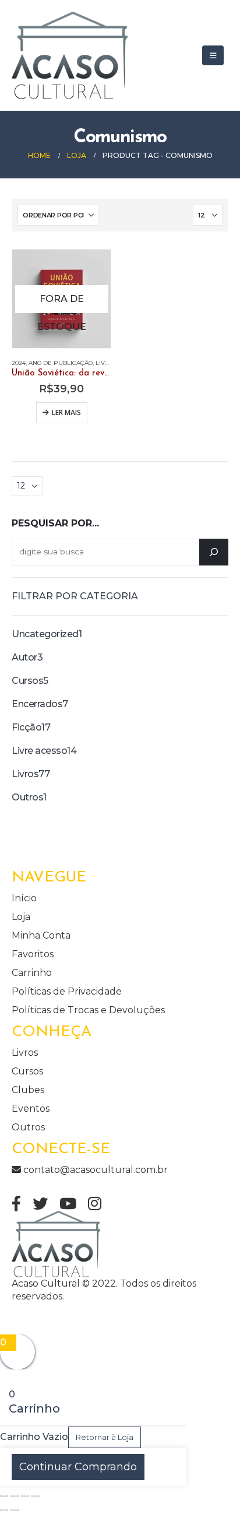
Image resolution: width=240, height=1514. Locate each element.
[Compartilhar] (25, 1496)
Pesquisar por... (55, 523)
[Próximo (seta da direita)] (14, 1510)
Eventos (31, 1108)
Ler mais (66, 412)
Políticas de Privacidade (67, 991)
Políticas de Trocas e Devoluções (88, 1010)
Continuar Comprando (78, 1466)
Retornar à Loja (104, 1437)
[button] (213, 55)
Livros (106, 363)
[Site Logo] (70, 55)
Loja (21, 916)
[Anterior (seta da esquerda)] (4, 1510)
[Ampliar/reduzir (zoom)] (4, 1496)
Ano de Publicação (61, 363)
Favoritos (33, 954)
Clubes (28, 1089)
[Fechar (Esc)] (35, 1496)
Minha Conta (41, 935)
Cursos (27, 1071)
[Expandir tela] (14, 1496)
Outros (28, 1127)
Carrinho (32, 972)
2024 (19, 363)
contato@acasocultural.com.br (94, 1169)
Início (24, 898)
